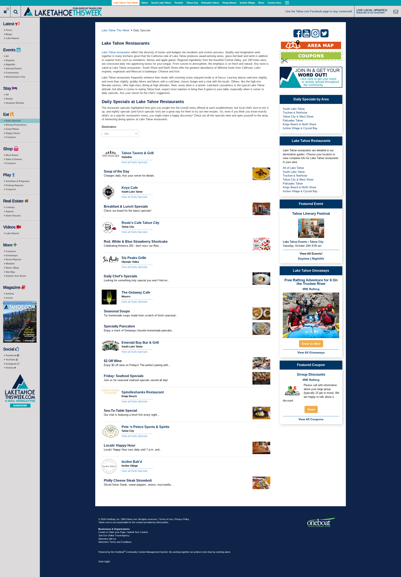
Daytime (10, 60)
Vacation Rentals (15, 103)
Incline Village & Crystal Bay (300, 128)
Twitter (10, 367)
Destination (109, 126)
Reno (261, 2)
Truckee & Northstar (295, 112)
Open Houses (13, 215)
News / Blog (12, 267)
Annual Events (14, 68)
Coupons (11, 137)
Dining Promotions (16, 125)
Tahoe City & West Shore (298, 116)
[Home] (62, 11)
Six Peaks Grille (134, 258)
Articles (10, 293)
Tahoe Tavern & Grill (138, 153)
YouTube (11, 359)
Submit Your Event (16, 276)
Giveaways (12, 255)
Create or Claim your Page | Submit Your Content (123, 532)
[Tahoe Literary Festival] (311, 227)
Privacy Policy (182, 519)
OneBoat (120, 552)
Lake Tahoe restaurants (116, 52)
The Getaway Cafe (136, 292)
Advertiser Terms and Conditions (115, 542)
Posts (9, 30)
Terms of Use (166, 519)
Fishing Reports (14, 185)
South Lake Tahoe (161, 2)
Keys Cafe (130, 187)
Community (12, 72)
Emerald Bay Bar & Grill (140, 342)
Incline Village (247, 2)
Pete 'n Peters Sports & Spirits (145, 427)
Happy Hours (13, 133)
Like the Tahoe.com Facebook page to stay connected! (319, 11)
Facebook (11, 355)
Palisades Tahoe (210, 2)
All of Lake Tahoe (293, 167)
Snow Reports (13, 259)
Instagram (11, 363)
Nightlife (10, 64)
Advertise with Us (107, 539)
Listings (10, 207)
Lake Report (12, 38)
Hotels (9, 98)
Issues (9, 298)
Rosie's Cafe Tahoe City (140, 223)
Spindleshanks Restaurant (143, 392)
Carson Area (274, 2)
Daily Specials (13, 120)
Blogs (9, 34)
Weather (10, 263)
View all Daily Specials (134, 162)
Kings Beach (229, 2)
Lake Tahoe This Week (125, 2)
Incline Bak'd (132, 461)
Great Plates (12, 129)
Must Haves (12, 155)
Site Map (10, 272)
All (7, 56)
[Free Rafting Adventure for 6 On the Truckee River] (311, 314)
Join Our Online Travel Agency (113, 535)
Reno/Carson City (15, 77)
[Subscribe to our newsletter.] (20, 391)
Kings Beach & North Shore (299, 124)
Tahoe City (192, 2)
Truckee (178, 2)
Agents (10, 211)
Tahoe (144, 2)
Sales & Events (14, 159)
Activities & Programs (17, 181)
